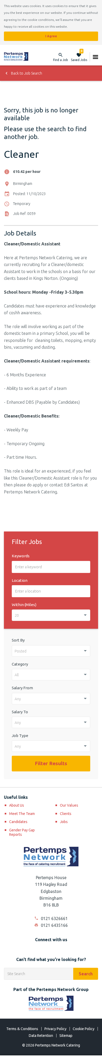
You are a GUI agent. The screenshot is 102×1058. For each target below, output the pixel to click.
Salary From (22, 688)
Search (86, 973)
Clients (65, 814)
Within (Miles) (24, 604)
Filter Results (51, 763)
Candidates (18, 822)
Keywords (21, 556)
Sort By (18, 640)
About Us (16, 805)
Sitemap (65, 1035)
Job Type (20, 735)
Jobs (64, 822)
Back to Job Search (26, 73)
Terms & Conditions (22, 1029)
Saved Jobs (79, 57)
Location (19, 580)
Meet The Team (22, 814)
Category (20, 664)
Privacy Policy (55, 1029)
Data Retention (41, 1035)
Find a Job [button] (60, 60)
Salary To (20, 712)
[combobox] (51, 615)
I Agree (51, 36)
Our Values (69, 805)
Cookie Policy (83, 1029)
